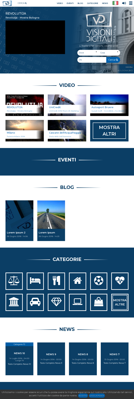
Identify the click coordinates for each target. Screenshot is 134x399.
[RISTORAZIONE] (56, 281)
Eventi (67, 160)
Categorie (67, 259)
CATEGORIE (92, 3)
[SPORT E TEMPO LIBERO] (98, 281)
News (67, 329)
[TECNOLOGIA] (77, 302)
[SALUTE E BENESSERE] (120, 281)
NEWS (105, 3)
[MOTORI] (35, 302)
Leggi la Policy (97, 396)
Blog (67, 187)
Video (67, 85)
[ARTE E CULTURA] (14, 302)
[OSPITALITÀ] (35, 281)
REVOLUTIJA (15, 13)
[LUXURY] (56, 302)
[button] (115, 3)
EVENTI (70, 3)
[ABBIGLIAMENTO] (98, 302)
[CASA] (77, 281)
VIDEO (60, 3)
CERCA (21, 3)
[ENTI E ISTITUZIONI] (14, 281)
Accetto (83, 396)
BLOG (80, 3)
